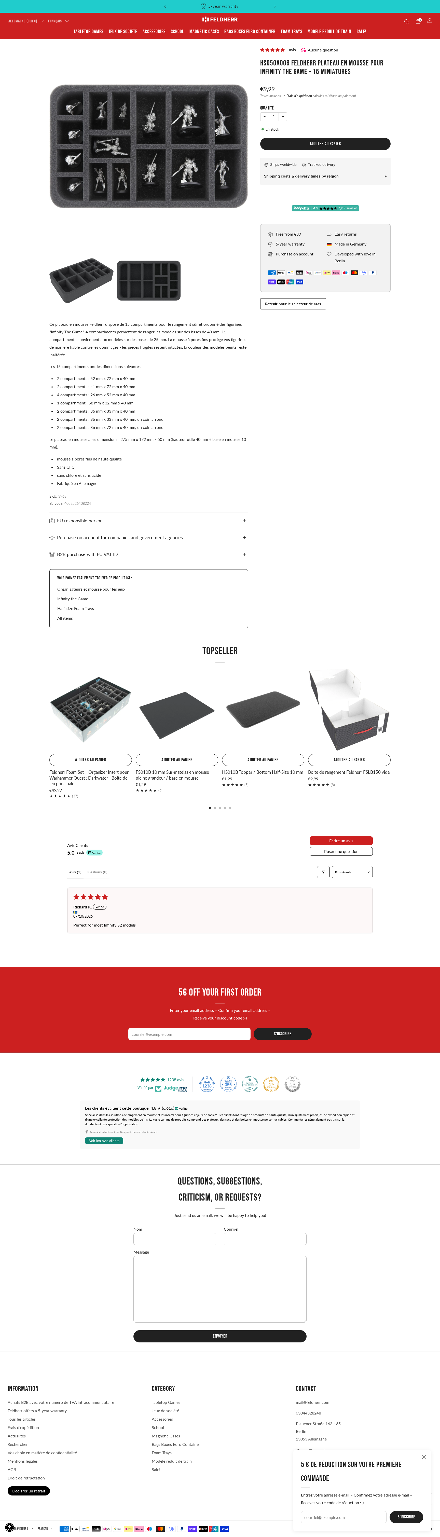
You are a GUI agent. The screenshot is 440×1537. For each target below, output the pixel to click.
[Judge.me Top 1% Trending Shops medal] (271, 1084)
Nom (137, 1229)
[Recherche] (406, 21)
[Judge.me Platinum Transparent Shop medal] (250, 1084)
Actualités (17, 1435)
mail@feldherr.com (312, 1402)
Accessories (154, 32)
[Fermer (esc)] (424, 1457)
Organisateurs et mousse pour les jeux (91, 589)
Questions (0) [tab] (96, 872)
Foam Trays (291, 32)
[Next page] (390, 710)
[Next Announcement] (275, 6)
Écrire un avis (341, 840)
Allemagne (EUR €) (22, 21)
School (177, 32)
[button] (273, 49)
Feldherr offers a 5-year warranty (37, 1410)
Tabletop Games (88, 32)
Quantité (267, 108)
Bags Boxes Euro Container (250, 32)
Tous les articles (22, 1419)
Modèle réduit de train (329, 32)
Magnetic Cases (204, 32)
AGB (12, 1469)
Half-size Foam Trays (75, 608)
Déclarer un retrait (28, 1490)
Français (55, 21)
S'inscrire (406, 1517)
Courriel (231, 1229)
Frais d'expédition (299, 96)
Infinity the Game (72, 598)
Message (141, 1251)
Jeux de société (123, 32)
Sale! (361, 32)
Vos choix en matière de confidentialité (42, 1452)
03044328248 (308, 1412)
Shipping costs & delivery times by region (301, 176)
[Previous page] (49, 710)
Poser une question (341, 851)
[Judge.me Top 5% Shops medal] (292, 1084)
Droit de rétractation (26, 1477)
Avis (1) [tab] (75, 872)
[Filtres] (323, 872)
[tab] (210, 808)
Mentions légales (23, 1461)
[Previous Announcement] (165, 6)
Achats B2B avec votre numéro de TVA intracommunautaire (61, 1402)
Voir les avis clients (104, 1141)
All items (65, 618)
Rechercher (18, 1444)
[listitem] (220, 6)
